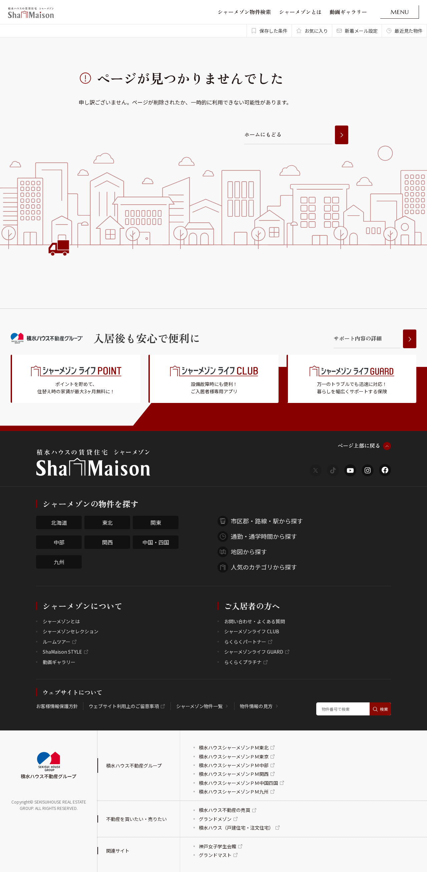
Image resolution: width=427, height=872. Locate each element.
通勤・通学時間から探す (264, 536)
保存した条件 (274, 30)
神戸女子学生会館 (217, 846)
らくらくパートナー (245, 641)
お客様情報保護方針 (57, 706)
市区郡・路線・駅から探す (267, 520)
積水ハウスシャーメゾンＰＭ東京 (234, 756)
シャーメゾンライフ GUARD (253, 651)
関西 (107, 542)
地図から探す (249, 551)
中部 (59, 542)
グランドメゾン (215, 819)
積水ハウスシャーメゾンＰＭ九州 (234, 791)
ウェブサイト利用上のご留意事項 (124, 706)
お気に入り (316, 30)
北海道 (59, 522)
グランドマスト (215, 855)
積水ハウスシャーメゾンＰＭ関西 (234, 774)
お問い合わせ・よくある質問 (254, 621)
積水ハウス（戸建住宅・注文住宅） (236, 827)
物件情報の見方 (256, 706)
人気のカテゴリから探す (264, 567)
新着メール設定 (361, 30)
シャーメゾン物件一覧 (199, 706)
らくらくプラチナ (243, 662)
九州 (59, 562)
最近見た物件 (409, 30)
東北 (107, 522)
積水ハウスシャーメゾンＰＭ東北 (234, 747)
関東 (155, 522)
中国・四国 (155, 542)
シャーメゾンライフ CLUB (251, 631)
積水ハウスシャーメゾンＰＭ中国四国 (238, 783)
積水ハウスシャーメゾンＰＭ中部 (234, 765)
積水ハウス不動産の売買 (224, 810)
